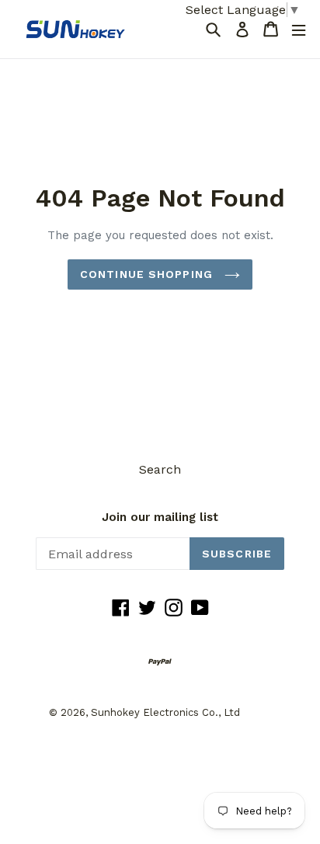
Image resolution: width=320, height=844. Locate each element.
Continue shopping (148, 274)
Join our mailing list (160, 517)
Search (160, 469)
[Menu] (299, 29)
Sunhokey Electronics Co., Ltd (165, 712)
